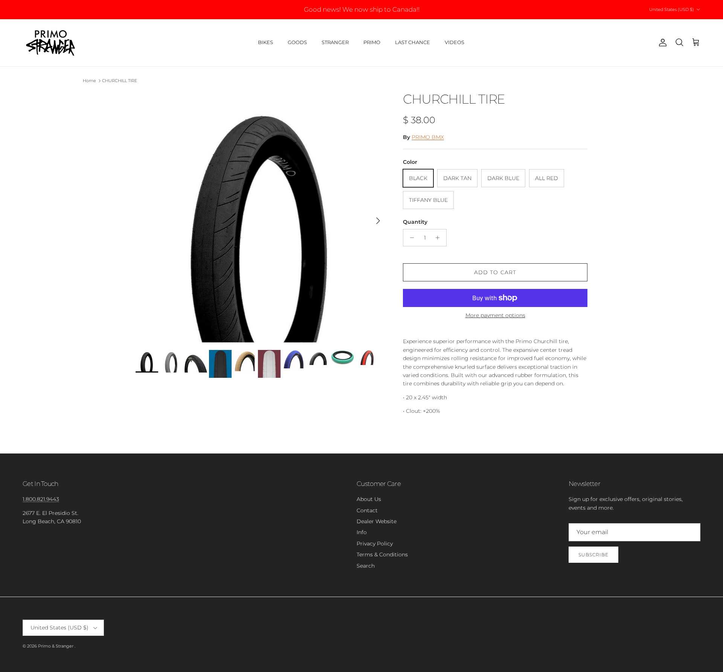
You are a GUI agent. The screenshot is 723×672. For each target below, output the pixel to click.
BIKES (265, 42)
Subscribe (593, 554)
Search (366, 565)
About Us (369, 499)
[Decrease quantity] (409, 237)
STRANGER (335, 42)
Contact (367, 510)
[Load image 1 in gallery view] (261, 217)
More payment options (495, 315)
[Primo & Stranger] (51, 43)
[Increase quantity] (439, 237)
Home (89, 80)
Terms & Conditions (382, 554)
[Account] (661, 42)
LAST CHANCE (412, 42)
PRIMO (371, 42)
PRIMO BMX (428, 137)
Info (362, 532)
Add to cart (495, 272)
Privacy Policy (375, 543)
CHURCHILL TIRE (119, 80)
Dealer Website (377, 521)
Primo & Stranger (56, 646)
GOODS (297, 42)
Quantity (415, 221)
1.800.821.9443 (41, 499)
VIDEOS (454, 42)
